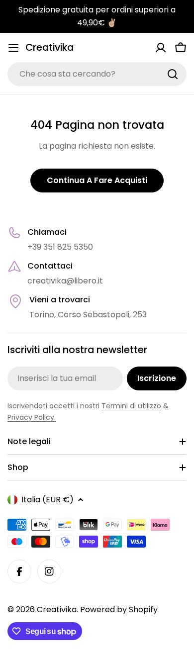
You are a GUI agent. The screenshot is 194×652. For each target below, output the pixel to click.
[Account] (161, 48)
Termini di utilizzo (131, 406)
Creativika (49, 47)
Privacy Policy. (31, 417)
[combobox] (97, 74)
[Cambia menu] (13, 48)
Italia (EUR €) (47, 499)
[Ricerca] (173, 74)
